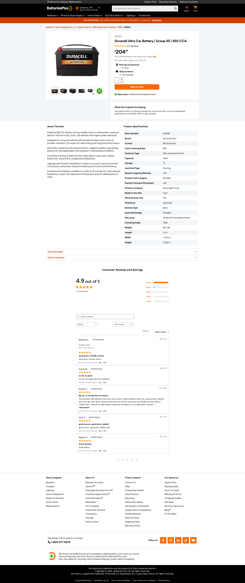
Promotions (91, 513)
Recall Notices (131, 494)
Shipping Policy (132, 521)
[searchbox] (107, 316)
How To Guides (172, 490)
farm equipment (63, 27)
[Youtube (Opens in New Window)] (193, 540)
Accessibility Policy (83, 580)
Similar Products (56, 257)
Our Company (92, 506)
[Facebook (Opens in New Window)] (163, 540)
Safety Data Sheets (134, 502)
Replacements (53, 506)
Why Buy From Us (173, 494)
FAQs (127, 486)
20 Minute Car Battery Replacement (64, 1)
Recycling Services (168, 1)
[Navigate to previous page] (108, 460)
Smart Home (52, 502)
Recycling (129, 498)
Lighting (50, 490)
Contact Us (130, 482)
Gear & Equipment (55, 494)
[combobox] (87, 324)
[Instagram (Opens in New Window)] (171, 540)
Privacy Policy (164, 580)
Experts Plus (150, 1)
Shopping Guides (173, 498)
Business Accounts (189, 1)
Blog (167, 510)
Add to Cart (137, 86)
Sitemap (89, 517)
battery (49, 27)
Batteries (50, 482)
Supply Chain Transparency (138, 510)
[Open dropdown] (155, 56)
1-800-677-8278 (60, 542)
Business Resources (174, 506)
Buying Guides (172, 486)
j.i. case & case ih (82, 27)
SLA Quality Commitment (137, 506)
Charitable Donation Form (98, 490)
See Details (156, 20)
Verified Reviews (133, 513)
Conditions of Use (101, 580)
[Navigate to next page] (136, 460)
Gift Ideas (169, 502)
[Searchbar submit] (175, 8)
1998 (120, 27)
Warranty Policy (132, 525)
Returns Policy (132, 517)
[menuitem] (52, 15)
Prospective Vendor (134, 490)
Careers (89, 486)
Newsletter (90, 502)
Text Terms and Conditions (144, 580)
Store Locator (92, 521)
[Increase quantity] (121, 79)
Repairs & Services (55, 498)
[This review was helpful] (100, 362)
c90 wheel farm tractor (104, 27)
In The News (170, 513)
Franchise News (93, 498)
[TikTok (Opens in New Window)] (186, 540)
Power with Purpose (95, 510)
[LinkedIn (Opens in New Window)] (178, 540)
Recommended (55, 251)
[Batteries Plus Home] (60, 9)
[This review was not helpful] (104, 362)
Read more (84, 407)
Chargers (50, 486)
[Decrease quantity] (121, 81)
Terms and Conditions (120, 580)
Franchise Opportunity (96, 494)
